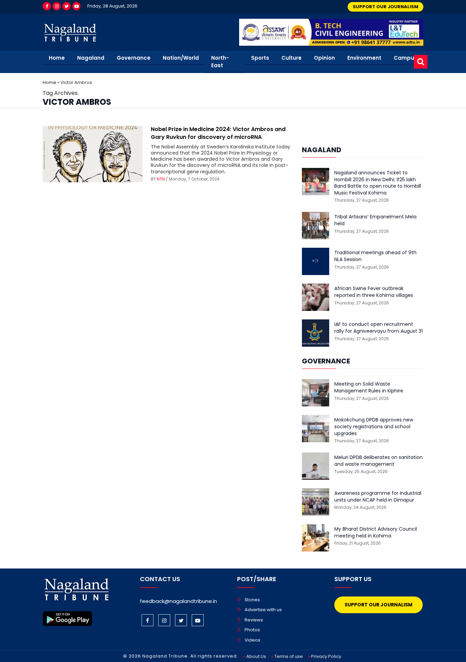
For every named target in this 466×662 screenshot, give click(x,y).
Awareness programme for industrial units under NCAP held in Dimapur (377, 496)
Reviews (254, 620)
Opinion (324, 57)
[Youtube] (76, 6)
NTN (161, 179)
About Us (256, 656)
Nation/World (181, 57)
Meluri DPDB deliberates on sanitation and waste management (378, 460)
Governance (133, 57)
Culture (291, 57)
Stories (252, 599)
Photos (252, 630)
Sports (260, 57)
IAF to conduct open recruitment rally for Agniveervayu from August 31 (378, 327)
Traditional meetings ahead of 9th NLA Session (375, 256)
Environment (364, 57)
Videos (252, 640)
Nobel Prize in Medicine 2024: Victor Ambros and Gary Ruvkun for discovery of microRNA (218, 133)
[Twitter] (66, 6)
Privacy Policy (326, 656)
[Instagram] (57, 6)
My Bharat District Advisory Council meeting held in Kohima (375, 532)
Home (57, 57)
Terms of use (288, 656)
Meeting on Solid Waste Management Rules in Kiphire (368, 387)
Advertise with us (263, 609)
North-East (220, 61)
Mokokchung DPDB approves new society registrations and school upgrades (373, 426)
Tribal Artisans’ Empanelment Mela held (375, 220)
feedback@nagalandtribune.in (178, 601)
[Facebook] (47, 6)
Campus (405, 57)
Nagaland (90, 57)
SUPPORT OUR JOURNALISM (385, 6)
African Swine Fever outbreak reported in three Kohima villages (373, 292)
